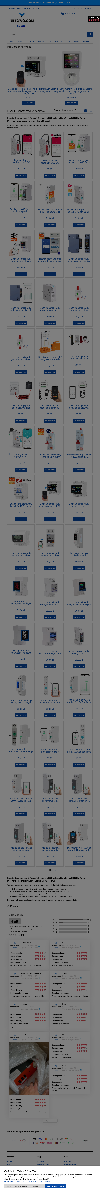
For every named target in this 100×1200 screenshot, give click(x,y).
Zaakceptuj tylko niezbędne (16, 1186)
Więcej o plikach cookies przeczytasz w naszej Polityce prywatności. (28, 1181)
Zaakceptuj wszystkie (55, 1186)
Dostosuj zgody (37, 1186)
